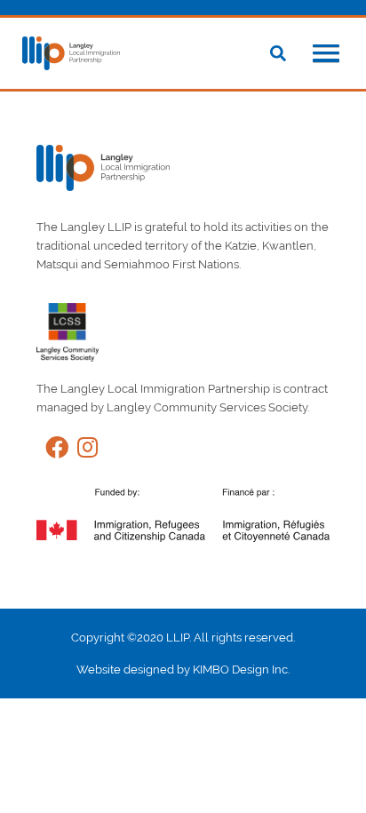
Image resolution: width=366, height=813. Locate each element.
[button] (326, 55)
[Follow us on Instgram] (83, 450)
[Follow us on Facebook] (52, 450)
